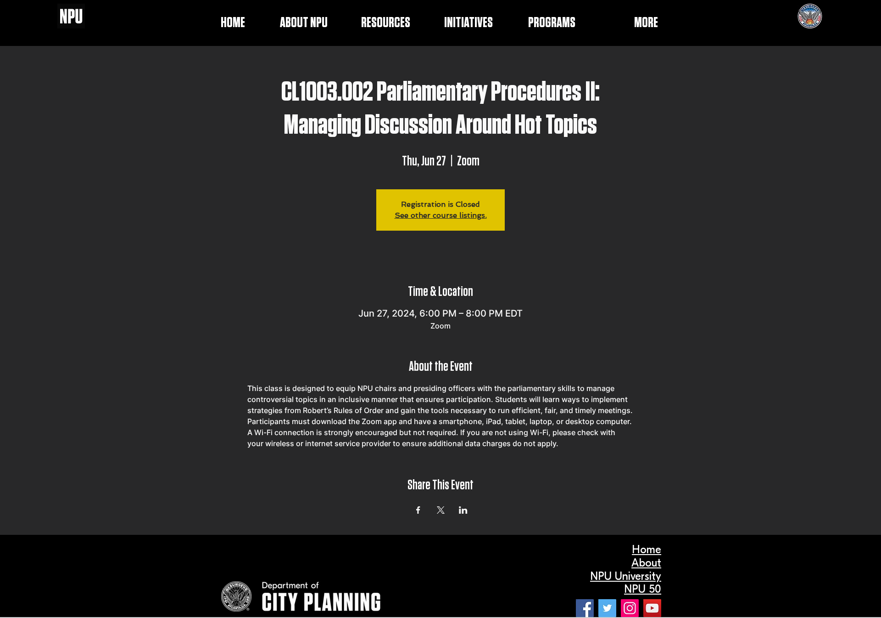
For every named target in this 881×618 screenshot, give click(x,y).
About (646, 562)
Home (646, 549)
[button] (456, 23)
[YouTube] (652, 608)
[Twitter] (607, 608)
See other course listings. (441, 215)
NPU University (625, 576)
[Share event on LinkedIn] (463, 510)
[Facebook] (585, 608)
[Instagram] (630, 608)
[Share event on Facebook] (418, 510)
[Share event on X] (440, 510)
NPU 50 (642, 589)
